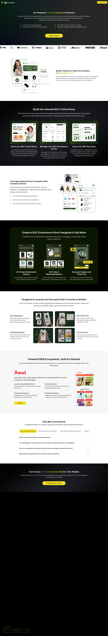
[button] (84, 389)
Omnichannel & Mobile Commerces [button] (70, 431)
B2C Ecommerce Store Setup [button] (48, 431)
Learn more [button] (7, 626)
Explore (20, 403)
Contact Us (102, 2)
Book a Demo (54, 36)
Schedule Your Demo (54, 483)
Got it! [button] (16, 630)
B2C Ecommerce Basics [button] (28, 431)
